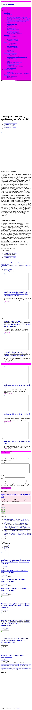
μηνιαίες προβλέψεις (23, 664)
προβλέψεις (12, 665)
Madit (17, 708)
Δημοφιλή (6, 546)
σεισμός (5, 669)
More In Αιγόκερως (9, 270)
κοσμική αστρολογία (15, 664)
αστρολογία (10, 662)
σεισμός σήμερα (8, 668)
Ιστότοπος (3, 481)
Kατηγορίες (3, 542)
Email (2, 478)
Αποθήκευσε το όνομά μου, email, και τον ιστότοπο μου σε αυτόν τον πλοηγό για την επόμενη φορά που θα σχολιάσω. (16, 484)
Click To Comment (5, 452)
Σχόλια (5, 548)
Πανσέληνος (7, 665)
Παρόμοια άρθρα (8, 269)
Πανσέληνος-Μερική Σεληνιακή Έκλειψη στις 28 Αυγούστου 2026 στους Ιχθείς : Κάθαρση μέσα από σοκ (17, 293)
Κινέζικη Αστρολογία (17, 665)
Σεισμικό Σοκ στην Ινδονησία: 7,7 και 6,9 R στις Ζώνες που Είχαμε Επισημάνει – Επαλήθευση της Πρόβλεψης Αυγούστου (17, 534)
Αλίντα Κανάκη (4, 566)
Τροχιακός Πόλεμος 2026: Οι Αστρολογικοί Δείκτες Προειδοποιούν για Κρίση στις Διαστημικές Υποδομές (17, 353)
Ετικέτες (6, 550)
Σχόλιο (3, 462)
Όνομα (3, 475)
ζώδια (13, 662)
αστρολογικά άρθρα (4, 662)
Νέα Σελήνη (13, 668)
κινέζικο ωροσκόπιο (19, 668)
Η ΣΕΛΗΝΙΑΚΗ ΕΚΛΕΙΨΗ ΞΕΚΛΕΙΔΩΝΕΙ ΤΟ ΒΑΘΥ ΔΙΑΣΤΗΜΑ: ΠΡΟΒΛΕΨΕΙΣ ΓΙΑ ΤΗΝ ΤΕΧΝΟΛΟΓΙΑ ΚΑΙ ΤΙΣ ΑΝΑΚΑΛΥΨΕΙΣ (17, 323)
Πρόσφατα (6, 547)
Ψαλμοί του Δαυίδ (4, 664)
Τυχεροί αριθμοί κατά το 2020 (12, 669)
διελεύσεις (23, 665)
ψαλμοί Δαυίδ (9, 664)
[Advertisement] (16, 97)
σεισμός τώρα (28, 665)
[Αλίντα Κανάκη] (7, 5)
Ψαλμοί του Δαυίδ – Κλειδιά (19, 662)
